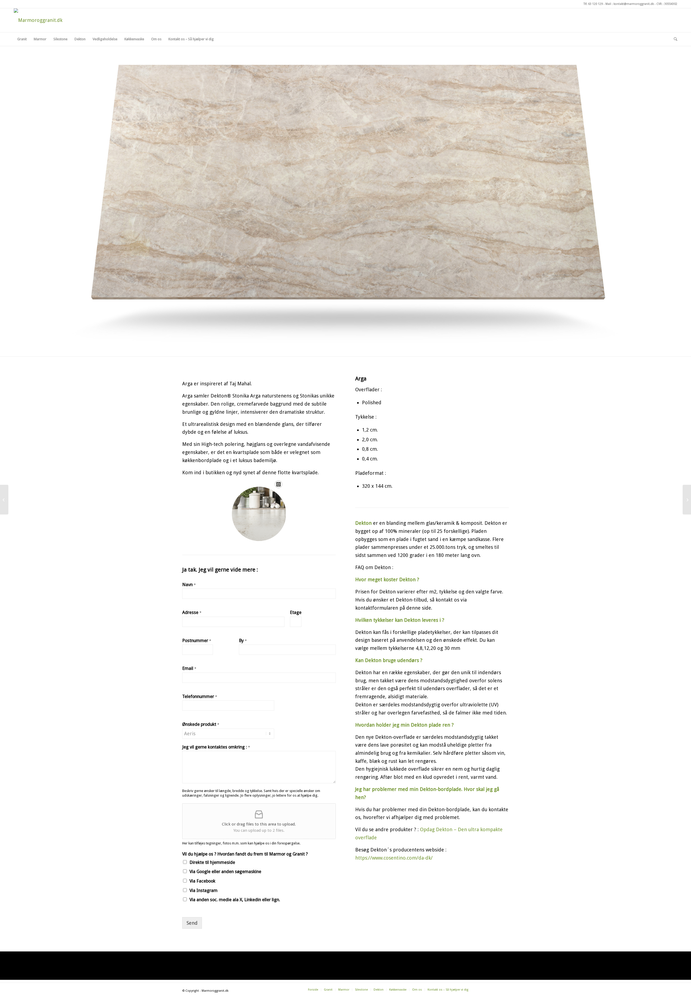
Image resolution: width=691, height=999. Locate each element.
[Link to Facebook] (649, 20)
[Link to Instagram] (657, 20)
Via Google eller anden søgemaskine (225, 871)
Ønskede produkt (200, 724)
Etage (296, 612)
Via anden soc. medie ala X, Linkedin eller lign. (234, 899)
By (243, 640)
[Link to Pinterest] (665, 20)
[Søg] (673, 39)
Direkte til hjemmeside (212, 862)
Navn (189, 584)
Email (189, 668)
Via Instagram (203, 890)
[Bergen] (687, 499)
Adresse (191, 612)
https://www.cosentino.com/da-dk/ (394, 858)
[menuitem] (22, 39)
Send (192, 923)
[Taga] (4, 499)
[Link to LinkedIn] (673, 20)
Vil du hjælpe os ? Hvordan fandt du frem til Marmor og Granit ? (245, 854)
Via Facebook (202, 881)
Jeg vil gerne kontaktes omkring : (216, 747)
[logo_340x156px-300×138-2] (38, 20)
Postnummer (196, 640)
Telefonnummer (199, 696)
